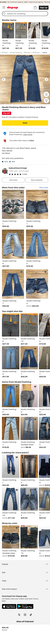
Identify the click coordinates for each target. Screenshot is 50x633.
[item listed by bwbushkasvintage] (29, 357)
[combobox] (25, 13)
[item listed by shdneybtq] (10, 395)
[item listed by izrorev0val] (29, 395)
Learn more (27, 134)
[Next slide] (46, 79)
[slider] (25, 79)
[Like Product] (11, 25)
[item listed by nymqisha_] (10, 428)
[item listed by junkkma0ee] (10, 357)
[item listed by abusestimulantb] (10, 325)
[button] (28, 174)
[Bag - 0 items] (35, 7)
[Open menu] (4, 7)
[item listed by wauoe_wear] (29, 499)
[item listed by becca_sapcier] (10, 499)
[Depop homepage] (12, 7)
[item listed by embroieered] (29, 428)
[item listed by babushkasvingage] (10, 537)
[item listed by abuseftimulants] (29, 325)
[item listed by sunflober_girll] (29, 537)
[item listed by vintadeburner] (10, 466)
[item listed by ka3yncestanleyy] (29, 466)
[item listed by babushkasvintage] (13, 204)
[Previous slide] (3, 79)
